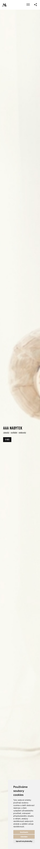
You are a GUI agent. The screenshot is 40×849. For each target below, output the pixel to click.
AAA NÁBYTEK (12, 427)
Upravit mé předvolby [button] (24, 841)
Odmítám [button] (24, 837)
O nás (7, 439)
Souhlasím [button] (24, 832)
